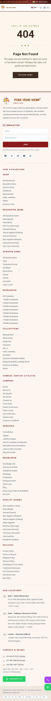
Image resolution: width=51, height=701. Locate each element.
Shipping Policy (9, 558)
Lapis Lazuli (7, 285)
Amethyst (7, 268)
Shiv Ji (5, 348)
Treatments (7, 477)
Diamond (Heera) (9, 236)
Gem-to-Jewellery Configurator (15, 442)
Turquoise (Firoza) (10, 264)
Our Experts (7, 393)
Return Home (25, 75)
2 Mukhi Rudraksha (10, 303)
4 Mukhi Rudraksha (10, 310)
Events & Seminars (10, 407)
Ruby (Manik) (8, 219)
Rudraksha (7, 191)
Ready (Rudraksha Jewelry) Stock (16, 362)
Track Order (7, 404)
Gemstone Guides (10, 467)
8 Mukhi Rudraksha (10, 323)
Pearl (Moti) (7, 222)
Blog (5, 487)
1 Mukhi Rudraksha (10, 299)
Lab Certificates (9, 414)
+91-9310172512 (41, 2)
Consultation (8, 432)
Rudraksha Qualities (11, 540)
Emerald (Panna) (9, 229)
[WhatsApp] (30, 155)
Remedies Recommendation (14, 446)
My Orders (7, 578)
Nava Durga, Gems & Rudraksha (15, 491)
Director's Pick (8, 204)
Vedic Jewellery (9, 197)
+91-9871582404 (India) (15, 660)
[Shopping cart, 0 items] (44, 7)
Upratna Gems (8, 187)
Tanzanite (7, 281)
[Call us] (47, 680)
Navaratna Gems (9, 184)
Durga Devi (7, 341)
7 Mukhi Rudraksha (10, 320)
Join (25, 145)
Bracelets (6, 355)
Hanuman (7, 345)
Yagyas (6, 435)
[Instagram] (17, 155)
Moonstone (7, 271)
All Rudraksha (8, 296)
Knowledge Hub (9, 464)
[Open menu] (48, 7)
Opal (5, 261)
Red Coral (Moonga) (11, 226)
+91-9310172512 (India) (15, 656)
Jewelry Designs (9, 439)
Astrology (7, 474)
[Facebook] (5, 155)
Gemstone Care (9, 575)
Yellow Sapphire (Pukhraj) (13, 233)
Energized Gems (9, 481)
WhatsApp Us (15, 679)
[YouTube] (24, 155)
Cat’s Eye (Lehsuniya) (11, 533)
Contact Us (7, 400)
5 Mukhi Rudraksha (10, 313)
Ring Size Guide (9, 452)
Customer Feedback (11, 420)
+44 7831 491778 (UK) (15, 665)
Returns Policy (8, 561)
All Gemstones (9, 181)
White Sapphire (9, 523)
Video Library (8, 410)
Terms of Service (9, 554)
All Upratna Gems (10, 258)
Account (6, 494)
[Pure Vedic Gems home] (8, 8)
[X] (11, 155)
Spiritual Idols (8, 194)
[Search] (40, 7)
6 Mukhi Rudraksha (10, 316)
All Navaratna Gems (11, 216)
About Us (6, 390)
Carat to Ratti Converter (12, 449)
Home (5, 387)
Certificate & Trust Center (13, 564)
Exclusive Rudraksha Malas (14, 358)
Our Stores (7, 397)
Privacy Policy (8, 551)
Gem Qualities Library (11, 506)
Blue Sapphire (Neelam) (12, 239)
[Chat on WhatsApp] (47, 687)
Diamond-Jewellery (10, 365)
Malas (5, 201)
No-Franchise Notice (11, 571)
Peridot (5, 278)
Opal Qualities (8, 536)
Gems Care (7, 484)
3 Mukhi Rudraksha (10, 306)
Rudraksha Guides (10, 471)
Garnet (5, 275)
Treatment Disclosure (11, 568)
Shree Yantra (8, 338)
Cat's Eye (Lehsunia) (11, 246)
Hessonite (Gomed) (11, 243)
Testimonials (8, 417)
